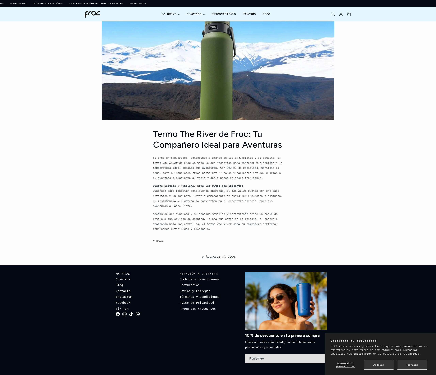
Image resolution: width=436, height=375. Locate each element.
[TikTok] (131, 315)
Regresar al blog (220, 256)
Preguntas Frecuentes (198, 308)
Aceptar (378, 364)
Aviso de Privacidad (197, 302)
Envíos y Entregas (195, 291)
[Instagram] (124, 315)
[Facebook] (118, 315)
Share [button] (160, 241)
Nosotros (123, 279)
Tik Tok (122, 308)
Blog (119, 285)
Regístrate (256, 358)
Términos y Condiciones (200, 296)
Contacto (123, 291)
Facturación (190, 285)
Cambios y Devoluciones (200, 279)
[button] (333, 14)
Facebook (123, 302)
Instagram (124, 296)
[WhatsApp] (138, 315)
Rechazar (412, 364)
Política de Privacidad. (402, 353)
